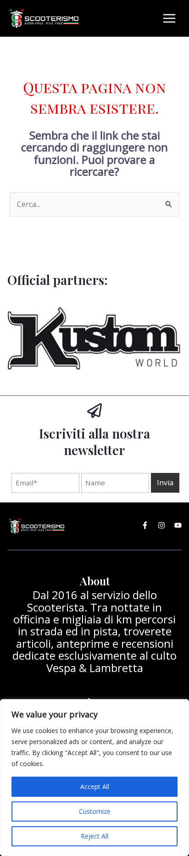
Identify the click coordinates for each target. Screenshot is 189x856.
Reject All (94, 836)
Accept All (94, 786)
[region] (94, 777)
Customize (95, 811)
